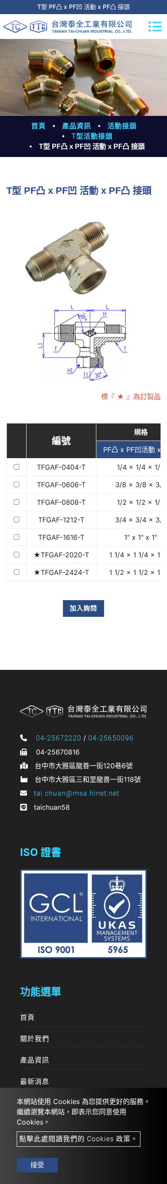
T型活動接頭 (92, 136)
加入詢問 (83, 608)
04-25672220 (58, 738)
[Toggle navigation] (155, 26)
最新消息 (34, 1081)
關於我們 (34, 1039)
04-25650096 (111, 738)
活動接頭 (122, 126)
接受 (37, 1165)
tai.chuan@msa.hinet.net (76, 793)
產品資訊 (76, 126)
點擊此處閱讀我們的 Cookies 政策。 (78, 1139)
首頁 (38, 126)
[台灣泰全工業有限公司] (67, 27)
